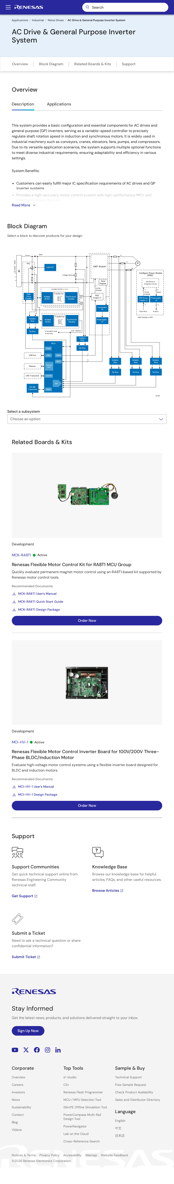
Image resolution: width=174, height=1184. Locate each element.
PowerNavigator (75, 1126)
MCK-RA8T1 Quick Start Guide (40, 601)
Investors (18, 1092)
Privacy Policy (49, 1155)
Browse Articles (105, 890)
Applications (20, 20)
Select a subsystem (23, 411)
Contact (18, 1115)
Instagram (47, 1050)
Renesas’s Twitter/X (26, 1050)
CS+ (66, 1085)
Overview (20, 64)
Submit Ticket (24, 956)
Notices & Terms (24, 1155)
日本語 (120, 1136)
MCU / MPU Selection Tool (82, 1100)
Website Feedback (114, 1155)
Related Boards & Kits (92, 64)
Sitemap (91, 1155)
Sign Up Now (28, 1030)
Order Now (87, 620)
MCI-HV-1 (20, 742)
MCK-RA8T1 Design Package (39, 609)
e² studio (69, 1077)
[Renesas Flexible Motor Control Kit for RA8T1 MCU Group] (87, 495)
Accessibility (72, 1155)
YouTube (15, 1050)
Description (23, 104)
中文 (118, 1128)
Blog (15, 1122)
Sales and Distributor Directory (137, 1100)
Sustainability (21, 1107)
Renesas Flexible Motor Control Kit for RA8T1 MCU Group (71, 564)
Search (125, 7)
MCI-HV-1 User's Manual (36, 786)
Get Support (22, 896)
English (120, 1121)
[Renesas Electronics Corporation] (28, 7)
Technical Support (128, 1077)
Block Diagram (51, 64)
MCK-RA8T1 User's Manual (37, 594)
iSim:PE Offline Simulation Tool (85, 1107)
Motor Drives (56, 20)
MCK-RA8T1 (21, 555)
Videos (17, 1130)
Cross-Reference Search (81, 1141)
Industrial (38, 20)
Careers (17, 1085)
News (16, 1100)
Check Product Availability (134, 1092)
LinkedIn (58, 1050)
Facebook (37, 1050)
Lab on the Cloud (76, 1134)
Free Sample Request (130, 1085)
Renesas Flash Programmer (83, 1092)
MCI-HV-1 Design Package (37, 794)
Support (128, 64)
